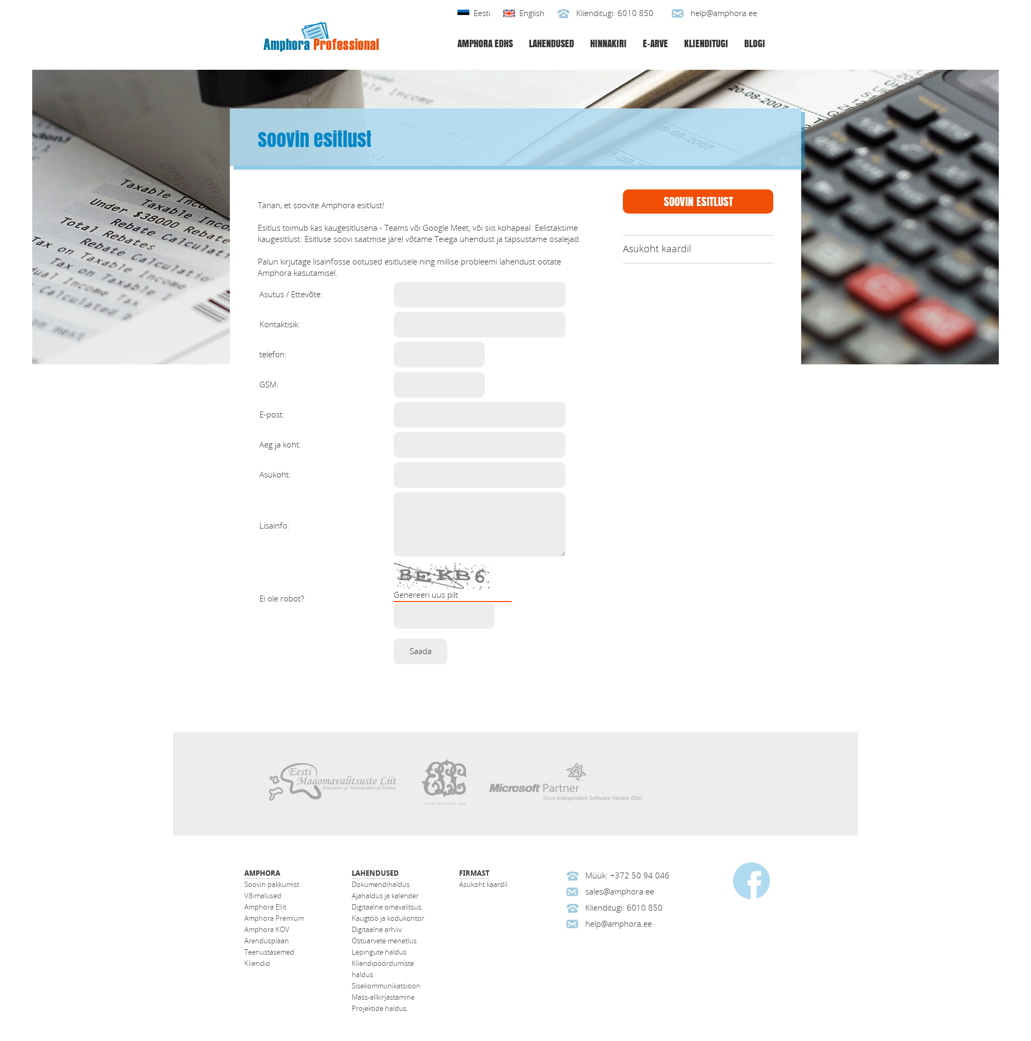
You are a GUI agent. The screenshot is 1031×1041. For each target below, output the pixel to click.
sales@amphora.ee (619, 892)
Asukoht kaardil (657, 249)
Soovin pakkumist (271, 885)
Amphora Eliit (265, 907)
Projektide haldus (379, 1009)
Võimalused (262, 896)
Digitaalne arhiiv (377, 930)
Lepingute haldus (379, 952)
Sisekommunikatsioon (386, 986)
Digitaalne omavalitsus (387, 907)
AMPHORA (262, 873)
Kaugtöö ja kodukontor (388, 918)
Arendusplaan (266, 941)
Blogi (754, 43)
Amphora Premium (274, 918)
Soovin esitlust (698, 201)
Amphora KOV (266, 930)
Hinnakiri (608, 43)
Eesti (482, 13)
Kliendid (257, 963)
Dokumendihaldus (381, 885)
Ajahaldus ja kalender (385, 896)
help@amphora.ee (724, 13)
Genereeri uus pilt (426, 595)
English (531, 13)
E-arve (655, 43)
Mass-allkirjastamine (383, 997)
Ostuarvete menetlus (384, 941)
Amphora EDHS (485, 43)
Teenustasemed (269, 952)
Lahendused (551, 43)
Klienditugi (706, 43)
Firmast (474, 873)
